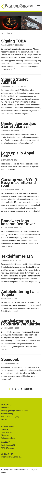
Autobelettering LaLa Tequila (20, 293)
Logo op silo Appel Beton (17, 154)
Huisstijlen (5, 408)
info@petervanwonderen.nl (11, 457)
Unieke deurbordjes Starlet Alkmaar (18, 125)
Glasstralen (5, 435)
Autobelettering (7, 414)
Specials (4, 429)
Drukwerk (5, 419)
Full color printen (7, 426)
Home (3, 33)
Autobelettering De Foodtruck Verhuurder (20, 322)
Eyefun (3, 472)
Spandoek (10, 359)
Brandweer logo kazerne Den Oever (18, 222)
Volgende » (28, 389)
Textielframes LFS (17, 256)
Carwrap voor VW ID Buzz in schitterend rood (19, 182)
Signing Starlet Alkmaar (14, 81)
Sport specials (7, 432)
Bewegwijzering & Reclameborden (14, 411)
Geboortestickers (8, 438)
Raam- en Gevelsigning (10, 416)
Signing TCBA (13, 41)
